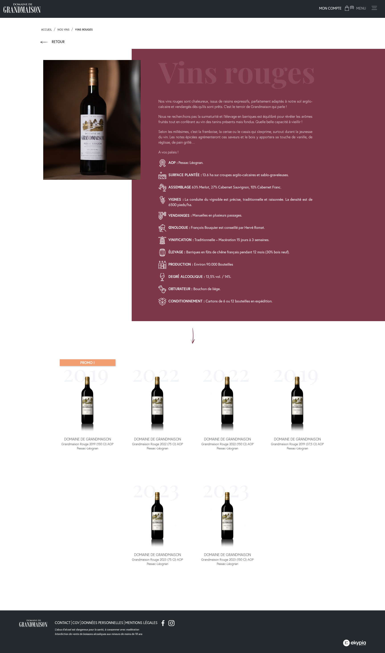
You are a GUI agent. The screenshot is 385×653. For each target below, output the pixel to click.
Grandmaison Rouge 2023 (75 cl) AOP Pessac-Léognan (157, 561)
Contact (62, 622)
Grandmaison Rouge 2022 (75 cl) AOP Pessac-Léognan (157, 446)
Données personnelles (102, 622)
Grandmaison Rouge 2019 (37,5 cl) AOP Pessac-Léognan (297, 446)
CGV (75, 622)
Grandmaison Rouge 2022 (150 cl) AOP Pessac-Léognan (227, 446)
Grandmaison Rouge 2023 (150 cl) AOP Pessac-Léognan (227, 561)
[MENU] (376, 9)
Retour (58, 41)
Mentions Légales (141, 622)
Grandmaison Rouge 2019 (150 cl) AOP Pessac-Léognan (87, 446)
